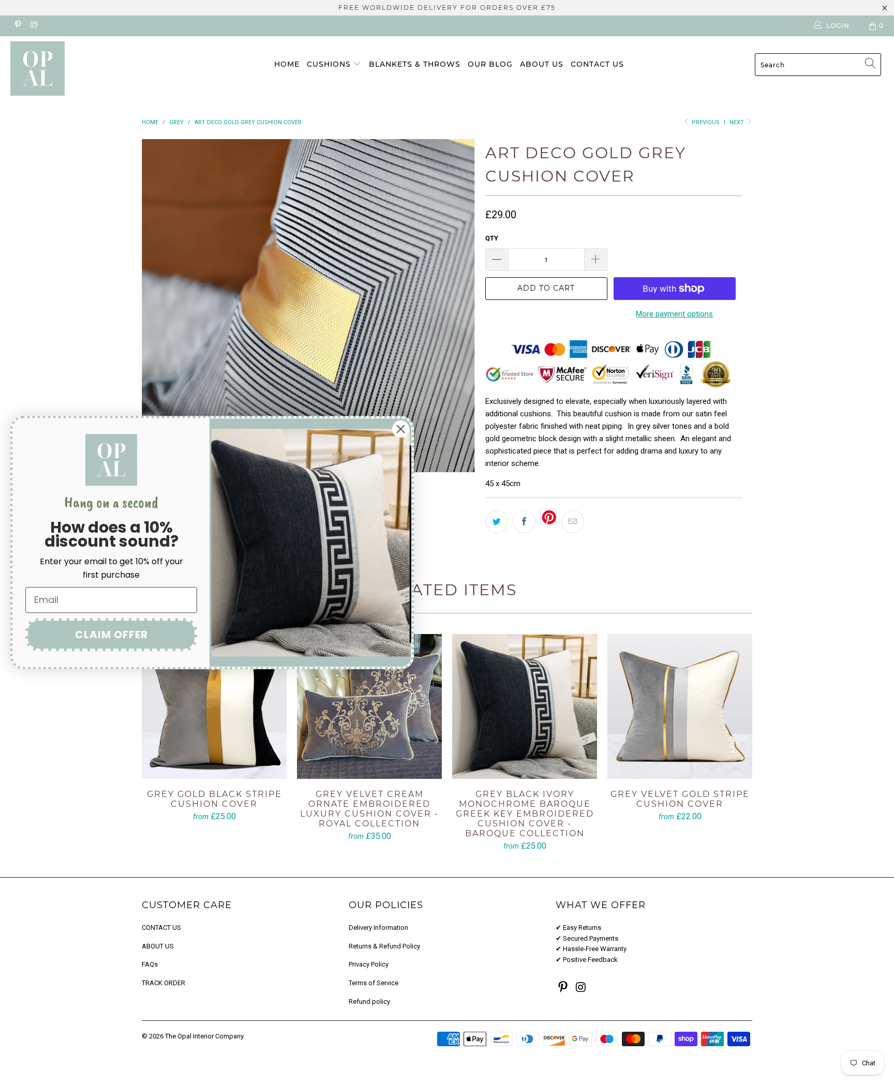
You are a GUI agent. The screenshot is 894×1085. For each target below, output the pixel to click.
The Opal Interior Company (204, 1036)
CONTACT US (597, 64)
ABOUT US (541, 64)
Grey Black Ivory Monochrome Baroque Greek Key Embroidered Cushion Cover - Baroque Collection (524, 706)
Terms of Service (373, 983)
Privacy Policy (369, 964)
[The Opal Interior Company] (76, 68)
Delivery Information (378, 927)
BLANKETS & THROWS (414, 64)
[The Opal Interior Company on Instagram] (33, 25)
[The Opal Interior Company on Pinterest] (17, 25)
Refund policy (369, 1001)
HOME (287, 64)
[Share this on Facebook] (524, 521)
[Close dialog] (401, 429)
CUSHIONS (330, 64)
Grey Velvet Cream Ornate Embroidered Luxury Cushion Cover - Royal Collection (369, 706)
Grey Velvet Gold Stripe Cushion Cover (679, 706)
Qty (491, 238)
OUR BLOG (490, 64)
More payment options (674, 314)
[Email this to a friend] (572, 521)
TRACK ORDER (163, 983)
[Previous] (159, 305)
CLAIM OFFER (111, 634)
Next (737, 122)
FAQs (150, 964)
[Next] (457, 305)
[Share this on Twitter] (496, 521)
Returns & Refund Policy (384, 946)
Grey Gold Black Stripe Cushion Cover (214, 706)
